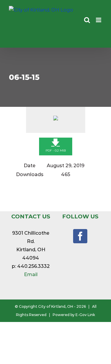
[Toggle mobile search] (87, 20)
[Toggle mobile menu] (99, 20)
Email (31, 274)
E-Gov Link (85, 315)
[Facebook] (80, 236)
